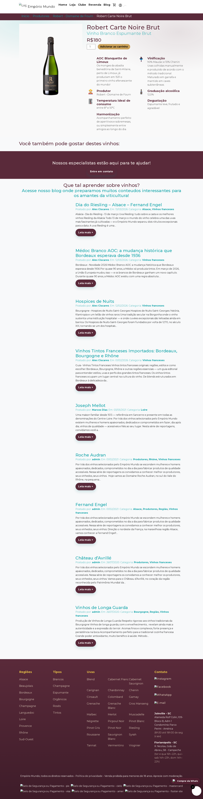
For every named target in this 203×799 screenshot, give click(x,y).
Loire (144, 409)
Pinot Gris (93, 728)
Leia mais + (85, 232)
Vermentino (116, 745)
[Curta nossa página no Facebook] (162, 687)
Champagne (27, 706)
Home (63, 4)
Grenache (93, 703)
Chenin (134, 690)
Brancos (58, 679)
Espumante (61, 692)
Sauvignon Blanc (115, 737)
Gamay (134, 697)
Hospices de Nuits (94, 301)
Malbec (92, 714)
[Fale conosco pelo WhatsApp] (163, 695)
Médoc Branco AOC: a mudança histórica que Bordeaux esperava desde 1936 (123, 253)
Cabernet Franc (118, 679)
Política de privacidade (88, 776)
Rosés (57, 706)
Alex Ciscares (100, 209)
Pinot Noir (114, 728)
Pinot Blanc (136, 721)
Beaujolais (26, 686)
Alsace (146, 209)
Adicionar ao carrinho (114, 46)
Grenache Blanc (114, 706)
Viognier (134, 745)
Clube (82, 4)
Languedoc (26, 712)
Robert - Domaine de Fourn (73, 16)
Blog (107, 4)
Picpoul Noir (116, 721)
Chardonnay (116, 690)
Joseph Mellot (90, 405)
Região (163, 509)
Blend (91, 679)
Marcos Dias (99, 409)
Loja (73, 4)
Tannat (91, 745)
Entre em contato (101, 171)
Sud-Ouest (26, 739)
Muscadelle (136, 714)
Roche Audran (90, 455)
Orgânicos (60, 699)
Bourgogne (141, 611)
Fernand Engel (91, 504)
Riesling (134, 728)
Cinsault (92, 697)
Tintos (57, 712)
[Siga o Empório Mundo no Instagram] (163, 679)
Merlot (112, 714)
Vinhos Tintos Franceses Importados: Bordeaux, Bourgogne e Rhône (126, 353)
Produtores (41, 16)
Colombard (115, 697)
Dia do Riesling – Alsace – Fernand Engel (118, 204)
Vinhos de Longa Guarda (101, 607)
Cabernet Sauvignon (136, 681)
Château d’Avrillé (93, 557)
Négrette (93, 721)
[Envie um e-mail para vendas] (160, 704)
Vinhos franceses (163, 209)
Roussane (93, 734)
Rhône (153, 459)
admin (96, 459)
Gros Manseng (138, 703)
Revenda (95, 4)
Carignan (93, 690)
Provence (25, 726)
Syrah (132, 734)
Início (25, 16)
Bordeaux (25, 692)
